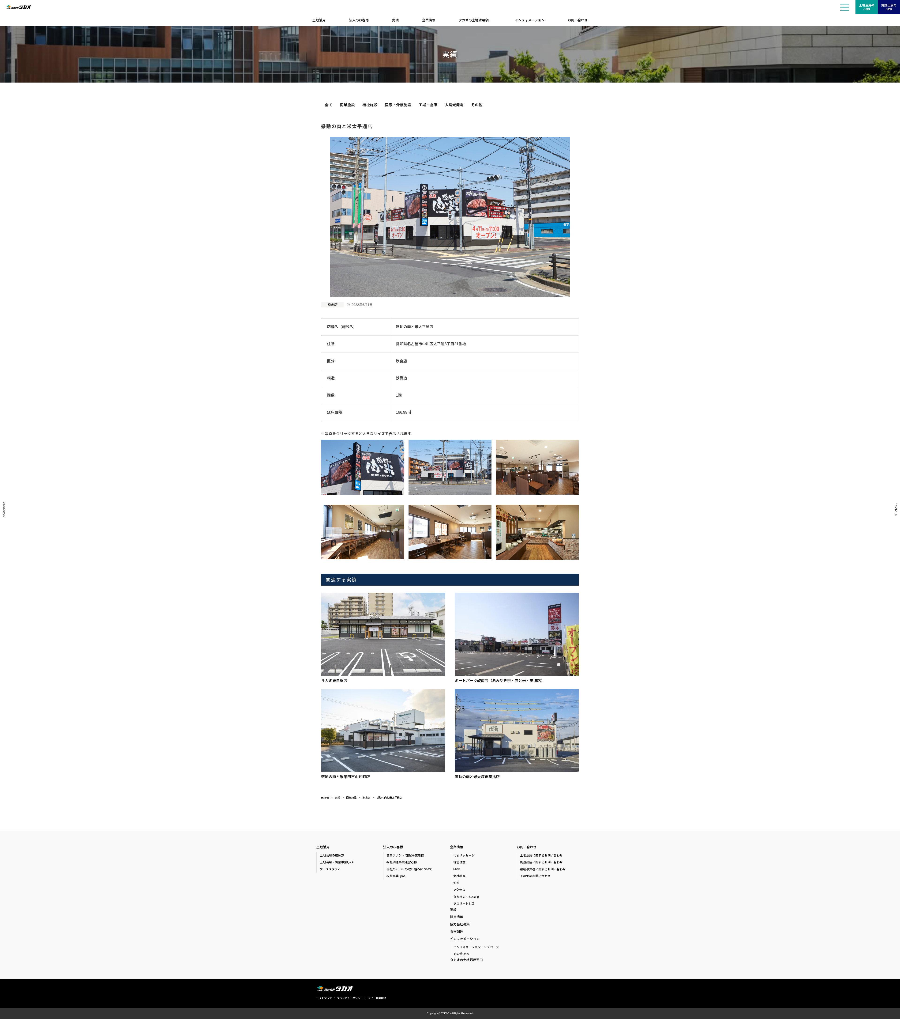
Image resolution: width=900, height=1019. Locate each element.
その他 (476, 105)
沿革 (456, 883)
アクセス (459, 890)
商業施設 (347, 105)
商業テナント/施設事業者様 (405, 855)
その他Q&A (461, 954)
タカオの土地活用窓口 (475, 20)
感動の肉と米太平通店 (389, 797)
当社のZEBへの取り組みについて (409, 869)
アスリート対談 (464, 903)
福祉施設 (369, 105)
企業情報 (428, 20)
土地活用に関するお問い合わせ (541, 855)
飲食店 (333, 305)
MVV (456, 869)
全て (328, 105)
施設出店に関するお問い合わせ (541, 862)
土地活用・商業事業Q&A (337, 862)
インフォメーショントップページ (476, 947)
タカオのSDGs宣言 (466, 897)
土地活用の (866, 7)
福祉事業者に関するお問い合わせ (543, 869)
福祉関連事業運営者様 (401, 862)
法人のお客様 (359, 20)
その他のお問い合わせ (535, 876)
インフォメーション (529, 20)
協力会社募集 (460, 924)
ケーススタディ (330, 869)
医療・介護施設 (398, 105)
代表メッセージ (464, 855)
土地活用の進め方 (332, 855)
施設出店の (888, 7)
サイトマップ (324, 998)
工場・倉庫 (428, 105)
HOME (325, 797)
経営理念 (459, 862)
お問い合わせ (578, 20)
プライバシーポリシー (350, 998)
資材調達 (456, 931)
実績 (395, 20)
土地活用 (319, 20)
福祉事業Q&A (395, 876)
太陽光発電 (454, 105)
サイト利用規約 (377, 998)
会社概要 (459, 876)
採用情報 (456, 917)
